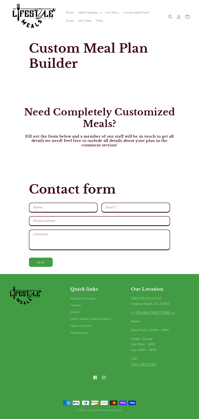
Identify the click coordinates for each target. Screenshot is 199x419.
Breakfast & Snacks (83, 298)
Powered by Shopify (112, 410)
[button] (89, 13)
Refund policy (79, 333)
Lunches (75, 305)
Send (41, 262)
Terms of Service (81, 326)
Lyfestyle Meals (93, 410)
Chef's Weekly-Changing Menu (90, 319)
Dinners (75, 312)
